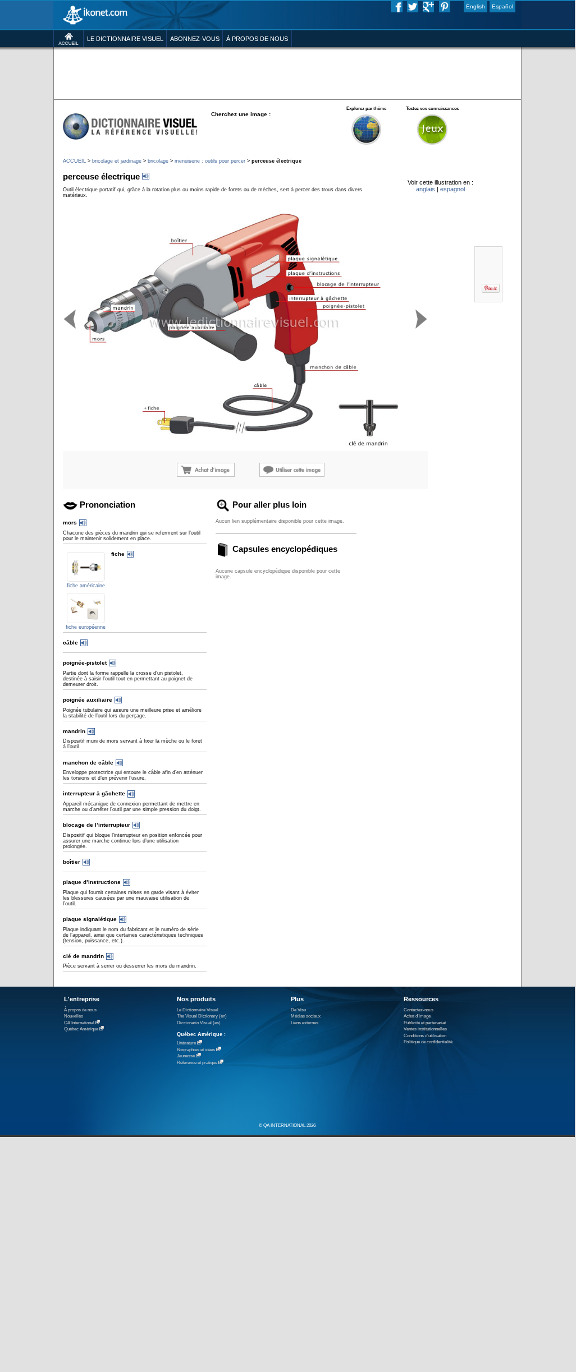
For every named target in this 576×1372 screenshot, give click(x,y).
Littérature (186, 1043)
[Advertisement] (287, 72)
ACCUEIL (74, 161)
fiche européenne (86, 627)
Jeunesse (186, 1055)
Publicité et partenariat (425, 1022)
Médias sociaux (306, 1016)
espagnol (452, 189)
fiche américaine (86, 585)
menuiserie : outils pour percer (210, 161)
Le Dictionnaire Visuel (197, 1009)
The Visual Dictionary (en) (202, 1016)
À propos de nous (80, 1009)
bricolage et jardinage (116, 161)
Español (502, 6)
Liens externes (304, 1022)
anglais (425, 189)
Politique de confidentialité (428, 1041)
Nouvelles (73, 1016)
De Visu (298, 1009)
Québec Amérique (81, 1029)
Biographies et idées (196, 1049)
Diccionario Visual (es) (199, 1022)
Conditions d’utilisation (425, 1035)
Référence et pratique (197, 1062)
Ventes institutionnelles (425, 1029)
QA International (79, 1022)
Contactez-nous (418, 1009)
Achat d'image (417, 1016)
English (475, 6)
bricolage (158, 161)
